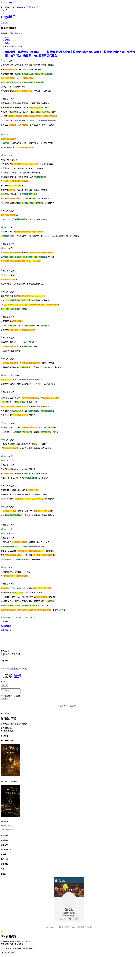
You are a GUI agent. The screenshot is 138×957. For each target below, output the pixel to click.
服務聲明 (89, 927)
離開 (12, 953)
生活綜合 (18, 33)
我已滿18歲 (5, 953)
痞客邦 (13, 669)
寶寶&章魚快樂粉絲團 (6, 826)
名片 (7, 43)
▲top (3, 681)
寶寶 (2, 656)
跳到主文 (4, 23)
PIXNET (52, 927)
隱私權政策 (81, 927)
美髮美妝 (17, 677)
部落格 (7, 40)
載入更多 (4, 685)
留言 (17, 669)
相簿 (7, 38)
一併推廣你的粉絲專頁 (7, 829)
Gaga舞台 (8, 17)
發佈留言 (4, 698)
